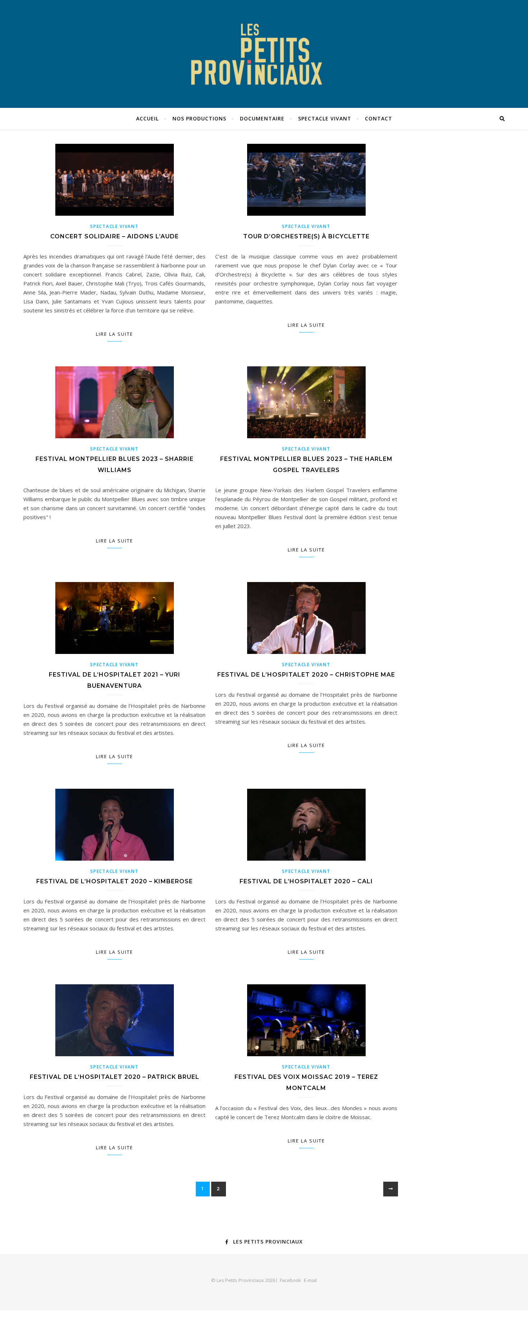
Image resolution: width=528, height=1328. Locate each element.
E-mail (310, 1280)
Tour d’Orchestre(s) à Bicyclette (306, 236)
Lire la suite (114, 334)
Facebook (290, 1280)
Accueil (147, 118)
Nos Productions (199, 118)
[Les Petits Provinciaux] (264, 54)
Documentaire (262, 118)
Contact (378, 118)
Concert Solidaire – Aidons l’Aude (114, 236)
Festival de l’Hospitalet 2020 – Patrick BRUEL (114, 1076)
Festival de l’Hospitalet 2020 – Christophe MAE (306, 674)
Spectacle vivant (324, 118)
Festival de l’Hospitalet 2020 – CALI (306, 881)
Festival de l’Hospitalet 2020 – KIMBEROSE (114, 881)
